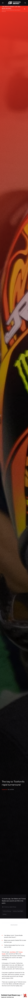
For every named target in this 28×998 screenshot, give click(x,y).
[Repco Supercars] (14, 3)
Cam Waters (13, 952)
